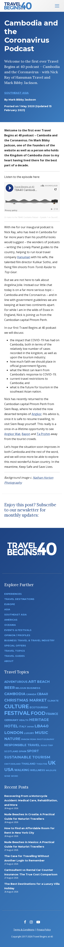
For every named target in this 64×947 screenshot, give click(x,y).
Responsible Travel (22, 745)
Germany (11, 720)
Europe (9, 604)
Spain (22, 751)
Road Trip (47, 745)
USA (9, 769)
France (52, 714)
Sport (33, 751)
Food (38, 713)
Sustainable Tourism (27, 757)
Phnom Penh (28, 739)
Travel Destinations (19, 599)
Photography (45, 739)
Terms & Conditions (24, 929)
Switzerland (12, 764)
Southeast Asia (16, 92)
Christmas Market (25, 700)
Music (41, 732)
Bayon (26, 434)
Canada (31, 694)
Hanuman (23, 257)
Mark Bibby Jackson (22, 99)
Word (14, 776)
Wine (7, 776)
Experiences (13, 594)
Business (33, 688)
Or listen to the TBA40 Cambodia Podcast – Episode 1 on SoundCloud (33, 217)
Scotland (11, 751)
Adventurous (16, 682)
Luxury (29, 733)
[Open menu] (57, 6)
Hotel (11, 726)
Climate (52, 700)
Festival (17, 713)
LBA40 (41, 726)
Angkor (37, 414)
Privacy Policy (44, 929)
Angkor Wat (12, 434)
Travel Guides (14, 656)
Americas (10, 619)
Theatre (41, 764)
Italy (22, 726)
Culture (16, 706)
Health (23, 720)
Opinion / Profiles (17, 635)
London (13, 732)
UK (52, 763)
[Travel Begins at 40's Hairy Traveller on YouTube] (38, 922)
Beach (43, 682)
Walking (21, 770)
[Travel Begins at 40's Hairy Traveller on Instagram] (31, 922)
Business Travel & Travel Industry (29, 640)
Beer (9, 687)
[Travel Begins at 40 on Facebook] (25, 922)
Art (32, 681)
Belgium (20, 688)
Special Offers (15, 645)
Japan (30, 727)
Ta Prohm (43, 434)
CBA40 (42, 694)
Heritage (39, 719)
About (9, 661)
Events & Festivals (17, 630)
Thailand (28, 763)
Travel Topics (14, 650)
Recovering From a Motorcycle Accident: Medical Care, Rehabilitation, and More (31, 800)
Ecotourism (39, 707)
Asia (7, 609)
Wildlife (51, 770)
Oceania (10, 625)
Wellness (37, 770)
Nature (12, 738)
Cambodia (14, 694)
